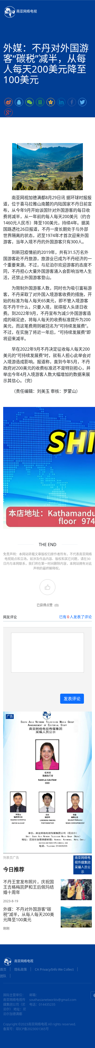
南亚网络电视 (26, 11)
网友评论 (10, 616)
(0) (57, 605)
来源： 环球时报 (65, 123)
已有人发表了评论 (75, 616)
